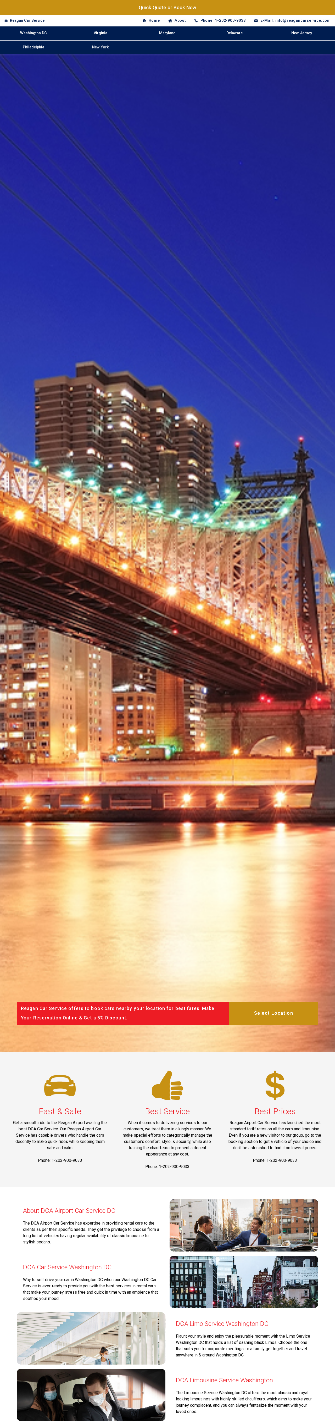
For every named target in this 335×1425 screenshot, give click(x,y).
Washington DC (33, 33)
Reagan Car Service (27, 20)
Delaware (234, 33)
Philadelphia (33, 47)
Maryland (167, 33)
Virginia (100, 33)
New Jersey (301, 33)
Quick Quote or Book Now (167, 7)
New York (100, 47)
